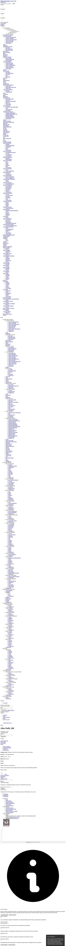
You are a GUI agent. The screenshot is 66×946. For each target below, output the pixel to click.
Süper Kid (5, 130)
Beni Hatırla (4, 710)
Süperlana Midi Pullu (12, 427)
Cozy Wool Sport (9, 195)
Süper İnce (5, 123)
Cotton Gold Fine (9, 66)
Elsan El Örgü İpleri (7, 175)
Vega (9, 475)
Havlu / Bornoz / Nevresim (8, 308)
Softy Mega (8, 110)
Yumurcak (10, 544)
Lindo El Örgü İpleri (7, 207)
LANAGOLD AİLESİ (8, 89)
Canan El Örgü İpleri (7, 168)
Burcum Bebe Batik (10, 59)
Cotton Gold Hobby (10, 67)
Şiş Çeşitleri (5, 289)
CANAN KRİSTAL (10, 171)
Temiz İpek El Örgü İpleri (8, 224)
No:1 (9, 539)
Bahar (4, 53)
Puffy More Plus (11, 409)
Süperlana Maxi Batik (12, 435)
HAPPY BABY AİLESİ (8, 85)
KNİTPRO (10, 656)
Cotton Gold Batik (9, 64)
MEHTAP (8, 214)
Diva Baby (8, 72)
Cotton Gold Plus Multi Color (14, 361)
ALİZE (7, 257)
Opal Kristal (8, 230)
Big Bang (5, 55)
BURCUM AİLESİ (7, 57)
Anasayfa (5, 715)
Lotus (4, 93)
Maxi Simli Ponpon (7, 138)
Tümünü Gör (11, 331)
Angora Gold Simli (9, 40)
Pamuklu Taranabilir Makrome (12, 210)
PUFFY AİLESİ (6, 97)
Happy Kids (8, 88)
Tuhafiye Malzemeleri (7, 246)
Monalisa (7, 165)
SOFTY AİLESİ (6, 105)
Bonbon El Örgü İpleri (7, 157)
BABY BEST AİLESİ (7, 46)
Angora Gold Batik (10, 38)
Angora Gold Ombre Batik (11, 39)
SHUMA (7, 283)
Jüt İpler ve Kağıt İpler (7, 185)
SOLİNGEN (8, 260)
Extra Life (5, 78)
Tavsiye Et (5, 748)
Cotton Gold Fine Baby (10, 65)
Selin (7, 166)
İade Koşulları (6, 750)
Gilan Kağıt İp (9, 187)
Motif (4, 95)
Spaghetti (10, 471)
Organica (10, 540)
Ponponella (5, 96)
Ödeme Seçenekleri (7, 747)
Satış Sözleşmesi (9, 810)
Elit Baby (8, 144)
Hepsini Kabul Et (12, 914)
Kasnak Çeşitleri (6, 262)
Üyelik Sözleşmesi (9, 812)
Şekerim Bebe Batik (7, 126)
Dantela (4, 69)
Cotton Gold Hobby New (13, 359)
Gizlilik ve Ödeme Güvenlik (11, 811)
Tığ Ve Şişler (8, 804)
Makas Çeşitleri (6, 267)
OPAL (7, 228)
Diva (7, 75)
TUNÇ (7, 231)
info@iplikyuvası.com (13, 818)
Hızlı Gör (3, 775)
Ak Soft (7, 194)
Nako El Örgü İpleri (7, 143)
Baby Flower (5, 51)
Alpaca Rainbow (6, 131)
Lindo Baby (8, 219)
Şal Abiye (5, 129)
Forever (4, 82)
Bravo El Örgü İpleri (7, 160)
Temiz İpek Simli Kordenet (11, 225)
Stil (3, 139)
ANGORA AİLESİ (7, 36)
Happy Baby (8, 86)
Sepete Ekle (3, 736)
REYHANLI (6, 243)
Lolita (7, 164)
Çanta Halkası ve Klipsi (8, 301)
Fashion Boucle (6, 80)
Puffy (9, 407)
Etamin (7, 203)
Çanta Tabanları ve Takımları (9, 303)
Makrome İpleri (6, 209)
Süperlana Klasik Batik (10, 112)
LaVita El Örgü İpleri (7, 201)
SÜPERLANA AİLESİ (8, 111)
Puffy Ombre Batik (9, 98)
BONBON (8, 158)
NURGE (7, 264)
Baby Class (8, 221)
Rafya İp (10, 530)
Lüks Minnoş (8, 146)
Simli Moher (10, 498)
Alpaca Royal (6, 132)
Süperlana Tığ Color (12, 430)
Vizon (9, 476)
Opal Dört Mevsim (9, 229)
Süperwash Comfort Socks (8, 122)
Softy (7, 108)
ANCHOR (5, 237)
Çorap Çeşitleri (6, 271)
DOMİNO (5, 238)
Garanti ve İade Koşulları (11, 809)
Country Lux (5, 135)
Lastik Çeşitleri (6, 265)
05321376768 (16, 817)
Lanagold (8, 90)
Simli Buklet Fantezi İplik (11, 223)
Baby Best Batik (9, 48)
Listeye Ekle (3, 742)
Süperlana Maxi (11, 434)
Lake (7, 198)
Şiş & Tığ (5, 280)
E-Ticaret (29, 842)
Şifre (1, 707)
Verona (4, 119)
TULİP (7, 284)
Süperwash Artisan (7, 121)
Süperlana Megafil (9, 115)
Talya (7, 169)
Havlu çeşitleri (6, 309)
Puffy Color (8, 103)
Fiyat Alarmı (3, 743)
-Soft (27, 842)
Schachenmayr (9, 174)
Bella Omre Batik (6, 52)
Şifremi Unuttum (10, 710)
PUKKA (7, 215)
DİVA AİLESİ (6, 71)
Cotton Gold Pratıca (12, 362)
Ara (14, 3)
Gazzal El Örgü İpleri (7, 182)
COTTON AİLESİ (7, 61)
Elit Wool (8, 196)
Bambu (4, 133)
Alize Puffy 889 (4, 778)
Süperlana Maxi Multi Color (11, 114)
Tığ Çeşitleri (5, 281)
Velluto (4, 140)
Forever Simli (6, 83)
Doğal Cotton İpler (7, 172)
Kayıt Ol (7, 711)
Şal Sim (4, 128)
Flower (4, 81)
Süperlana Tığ (11, 428)
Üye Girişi (5, 703)
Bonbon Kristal (9, 159)
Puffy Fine (8, 100)
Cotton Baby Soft (9, 62)
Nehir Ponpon (8, 222)
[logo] (3, 2)
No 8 (7, 239)
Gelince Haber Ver (4, 740)
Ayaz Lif (7, 153)
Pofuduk (10, 541)
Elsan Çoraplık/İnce (10, 178)
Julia (7, 161)
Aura (4, 44)
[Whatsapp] (5, 796)
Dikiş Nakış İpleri (9, 802)
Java (4, 137)
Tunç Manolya (11, 585)
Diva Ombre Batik (9, 73)
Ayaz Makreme (9, 154)
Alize (4, 716)
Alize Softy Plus (9, 109)
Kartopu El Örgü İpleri (7, 193)
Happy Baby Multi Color (11, 87)
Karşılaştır (7, 775)
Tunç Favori (8, 232)
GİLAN (7, 181)
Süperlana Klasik (11, 433)
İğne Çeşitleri (6, 273)
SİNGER (7, 268)
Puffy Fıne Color (11, 405)
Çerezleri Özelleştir (4, 914)
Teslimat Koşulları (9, 807)
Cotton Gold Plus (11, 360)
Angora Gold (11, 330)
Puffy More (10, 406)
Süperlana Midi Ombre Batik (14, 426)
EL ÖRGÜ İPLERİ (7, 141)
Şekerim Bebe (6, 125)
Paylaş (2, 744)
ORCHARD (8, 293)
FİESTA (7, 310)
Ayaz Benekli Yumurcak (11, 152)
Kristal (7, 205)
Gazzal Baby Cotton (10, 183)
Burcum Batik (8, 58)
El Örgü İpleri (8, 800)
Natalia (7, 202)
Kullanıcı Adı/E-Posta (5, 705)
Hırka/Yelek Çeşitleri (7, 253)
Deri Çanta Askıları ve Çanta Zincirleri (11, 298)
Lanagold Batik (9, 91)
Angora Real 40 (11, 327)
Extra (4, 79)
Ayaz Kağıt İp (8, 186)
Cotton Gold (10, 364)
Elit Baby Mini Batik (10, 145)
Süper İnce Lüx (6, 124)
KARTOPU (8, 197)
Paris (7, 148)
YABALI (5, 244)
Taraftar (9, 542)
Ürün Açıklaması (6, 746)
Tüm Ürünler (8, 43)
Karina (7, 162)
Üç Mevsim (5, 94)
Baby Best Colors (9, 50)
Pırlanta (7, 204)
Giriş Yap (2, 711)
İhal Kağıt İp (8, 188)
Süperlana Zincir (11, 431)
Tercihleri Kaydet (12, 944)
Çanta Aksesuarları (7, 297)
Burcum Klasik (9, 60)
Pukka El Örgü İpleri (7, 218)
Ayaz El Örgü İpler (7, 151)
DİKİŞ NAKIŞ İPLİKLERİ (9, 234)
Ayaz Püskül (8, 155)
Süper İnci (10, 474)
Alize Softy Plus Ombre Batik (12, 107)
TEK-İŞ (7, 266)
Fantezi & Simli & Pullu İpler (9, 179)
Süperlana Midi (11, 437)
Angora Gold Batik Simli (11, 37)
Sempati (10, 497)
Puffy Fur (8, 102)
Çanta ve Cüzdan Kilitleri (8, 305)
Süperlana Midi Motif (10, 117)
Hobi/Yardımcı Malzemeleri (8, 255)
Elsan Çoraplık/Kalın (10, 176)
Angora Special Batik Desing (14, 328)
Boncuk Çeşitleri (6, 247)
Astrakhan (5, 45)
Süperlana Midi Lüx (10, 116)
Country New (6, 136)
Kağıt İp (7, 190)
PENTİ (7, 272)
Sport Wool (10, 473)
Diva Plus (8, 74)
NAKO (7, 147)
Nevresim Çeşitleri (7, 311)
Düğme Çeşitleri (6, 250)
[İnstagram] (5, 795)
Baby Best (8, 47)
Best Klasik (5, 54)
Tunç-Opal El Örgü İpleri (8, 226)
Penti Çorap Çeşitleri (7, 314)
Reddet (14, 912)
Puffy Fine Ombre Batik (11, 101)
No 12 (7, 240)
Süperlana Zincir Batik (12, 432)
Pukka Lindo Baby (9, 208)
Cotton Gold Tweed (12, 363)
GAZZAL (8, 173)
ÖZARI (4, 245)
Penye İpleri (5, 216)
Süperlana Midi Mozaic (13, 425)
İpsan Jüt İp (8, 189)
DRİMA (5, 241)
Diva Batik (8, 76)
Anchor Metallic (6, 236)
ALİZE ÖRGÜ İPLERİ (8, 35)
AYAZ (7, 180)
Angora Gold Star (9, 42)
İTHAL (7, 217)
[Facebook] (5, 794)
